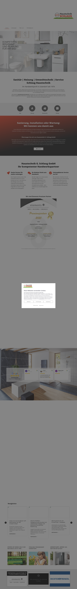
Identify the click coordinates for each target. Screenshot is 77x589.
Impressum (41, 305)
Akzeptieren (48, 301)
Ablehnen (29, 301)
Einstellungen (38, 301)
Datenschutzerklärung (28, 298)
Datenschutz (35, 305)
